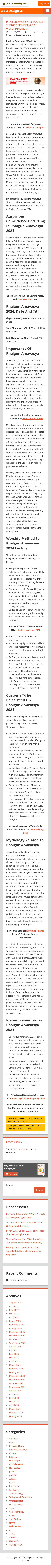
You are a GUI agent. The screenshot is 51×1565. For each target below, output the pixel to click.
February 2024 (16, 1412)
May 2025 (14, 1357)
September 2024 (17, 1387)
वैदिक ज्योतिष (14, 1541)
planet (12, 1471)
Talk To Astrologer (15, 3)
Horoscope (14, 1460)
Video (12, 1515)
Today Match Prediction (20, 1497)
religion (12, 1478)
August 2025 (15, 1346)
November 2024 (17, 1379)
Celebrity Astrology (18, 1449)
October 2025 (16, 1339)
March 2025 (15, 1364)
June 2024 (14, 1397)
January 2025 (15, 1372)
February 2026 (16, 1324)
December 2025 (17, 1331)
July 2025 (13, 1350)
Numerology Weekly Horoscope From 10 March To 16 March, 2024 (25, 1120)
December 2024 (17, 1375)
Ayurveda (13, 1438)
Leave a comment (23, 35)
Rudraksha (14, 1486)
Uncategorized (16, 1500)
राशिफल (12, 1533)
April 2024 (14, 1405)
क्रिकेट (12, 1522)
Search (9, 1185)
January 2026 (15, 1328)
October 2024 (16, 1383)
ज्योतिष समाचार (15, 1526)
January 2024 (15, 1416)
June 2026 (14, 1310)
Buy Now (13, 1174)
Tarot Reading (16, 1493)
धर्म (10, 1530)
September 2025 (17, 1343)
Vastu (11, 1508)
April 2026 (14, 1317)
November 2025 (17, 1335)
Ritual (12, 1482)
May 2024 (14, 1401)
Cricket (12, 1453)
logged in (23, 1149)
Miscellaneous (16, 1464)
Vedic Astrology (16, 1511)
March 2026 (15, 1321)
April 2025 (14, 1361)
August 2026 (15, 1302)
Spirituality (14, 1489)
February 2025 (16, 1368)
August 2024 (15, 1390)
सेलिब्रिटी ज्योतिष (15, 1544)
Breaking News (16, 1445)
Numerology (15, 1467)
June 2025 (14, 1354)
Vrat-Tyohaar (15, 1519)
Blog (11, 1442)
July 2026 (13, 1306)
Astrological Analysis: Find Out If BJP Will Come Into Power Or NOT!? (24, 1127)
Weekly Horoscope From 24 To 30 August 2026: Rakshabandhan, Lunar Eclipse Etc (23, 1251)
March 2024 (15, 1408)
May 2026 (14, 1313)
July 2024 (13, 1394)
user (29, 32)
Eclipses (13, 1456)
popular (13, 1475)
